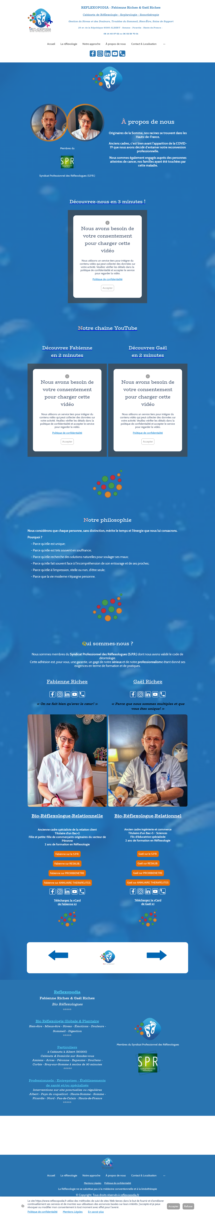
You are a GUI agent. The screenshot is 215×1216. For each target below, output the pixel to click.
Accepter (108, 288)
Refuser (188, 1206)
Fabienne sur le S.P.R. (67, 854)
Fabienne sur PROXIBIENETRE (67, 873)
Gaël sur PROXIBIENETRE (147, 873)
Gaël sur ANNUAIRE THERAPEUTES (147, 882)
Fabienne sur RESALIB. (67, 863)
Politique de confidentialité (107, 279)
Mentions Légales (73, 1211)
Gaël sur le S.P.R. (148, 853)
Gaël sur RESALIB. (148, 863)
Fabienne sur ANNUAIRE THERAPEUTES (67, 882)
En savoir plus (96, 1211)
